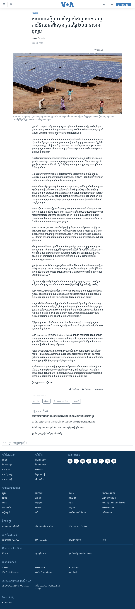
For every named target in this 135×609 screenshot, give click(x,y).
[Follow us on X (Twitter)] (76, 461)
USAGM (5, 567)
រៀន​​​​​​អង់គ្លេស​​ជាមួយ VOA (44, 526)
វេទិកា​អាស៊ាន (39, 479)
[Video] (112, 5)
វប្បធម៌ (71, 503)
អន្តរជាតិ (35, 13)
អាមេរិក (4, 503)
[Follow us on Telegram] (95, 461)
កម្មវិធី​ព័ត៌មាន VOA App (10, 540)
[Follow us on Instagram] (88, 461)
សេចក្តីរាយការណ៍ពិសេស (77, 512)
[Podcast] (107, 461)
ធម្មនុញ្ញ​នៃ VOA (40, 554)
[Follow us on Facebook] (70, 461)
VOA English (40, 567)
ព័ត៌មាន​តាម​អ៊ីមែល (75, 540)
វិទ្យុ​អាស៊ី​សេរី (73, 572)
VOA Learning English (78, 526)
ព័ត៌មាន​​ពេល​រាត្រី (40, 465)
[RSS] (101, 461)
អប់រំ (36, 512)
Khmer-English (108, 508)
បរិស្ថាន (71, 493)
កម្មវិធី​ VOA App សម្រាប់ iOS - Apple (15, 586)
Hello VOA (39, 470)
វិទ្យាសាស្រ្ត (72, 498)
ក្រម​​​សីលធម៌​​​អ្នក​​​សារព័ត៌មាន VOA (80, 554)
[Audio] (104, 5)
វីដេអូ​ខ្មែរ (4, 460)
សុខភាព (38, 508)
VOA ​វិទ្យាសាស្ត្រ (7, 474)
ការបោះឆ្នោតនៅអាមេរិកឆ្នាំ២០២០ (113, 503)
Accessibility (74, 567)
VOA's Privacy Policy (43, 572)
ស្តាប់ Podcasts (41, 540)
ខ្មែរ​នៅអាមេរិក (6, 508)
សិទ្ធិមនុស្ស (38, 503)
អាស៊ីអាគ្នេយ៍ (6, 512)
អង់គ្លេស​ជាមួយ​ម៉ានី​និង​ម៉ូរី (10, 526)
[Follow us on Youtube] (82, 461)
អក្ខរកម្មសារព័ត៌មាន (108, 493)
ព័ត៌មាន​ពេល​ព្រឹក (40, 460)
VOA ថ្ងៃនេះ (6, 470)
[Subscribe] (113, 461)
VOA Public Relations (10, 572)
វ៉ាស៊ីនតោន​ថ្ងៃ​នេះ (7, 465)
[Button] (98, 49)
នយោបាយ (38, 493)
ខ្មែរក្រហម (72, 508)
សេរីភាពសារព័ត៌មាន (109, 498)
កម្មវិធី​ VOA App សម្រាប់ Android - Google (48, 587)
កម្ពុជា (4, 493)
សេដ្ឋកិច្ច (38, 498)
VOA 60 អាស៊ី (7, 479)
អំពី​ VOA (5, 554)
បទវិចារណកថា (107, 512)
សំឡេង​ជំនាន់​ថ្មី (40, 474)
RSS (104, 540)
